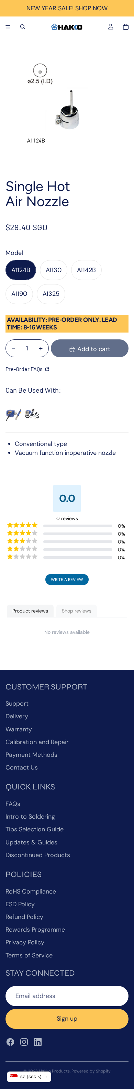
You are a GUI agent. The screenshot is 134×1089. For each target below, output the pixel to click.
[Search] (22, 26)
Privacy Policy (24, 942)
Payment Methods (31, 755)
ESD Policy (20, 904)
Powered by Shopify (91, 1071)
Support (17, 703)
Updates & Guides (31, 842)
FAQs (12, 804)
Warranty (18, 729)
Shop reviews (76, 611)
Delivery (16, 716)
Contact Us (21, 767)
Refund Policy (24, 917)
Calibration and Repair (37, 742)
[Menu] (8, 27)
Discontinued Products (37, 855)
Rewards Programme (35, 929)
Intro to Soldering (30, 816)
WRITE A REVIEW (67, 579)
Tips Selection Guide (34, 829)
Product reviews (30, 611)
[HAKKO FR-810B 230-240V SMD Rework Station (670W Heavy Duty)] (13, 413)
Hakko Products (54, 1071)
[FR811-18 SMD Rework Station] (32, 413)
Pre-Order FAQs (24, 369)
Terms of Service (29, 955)
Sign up (67, 1018)
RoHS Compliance (30, 891)
